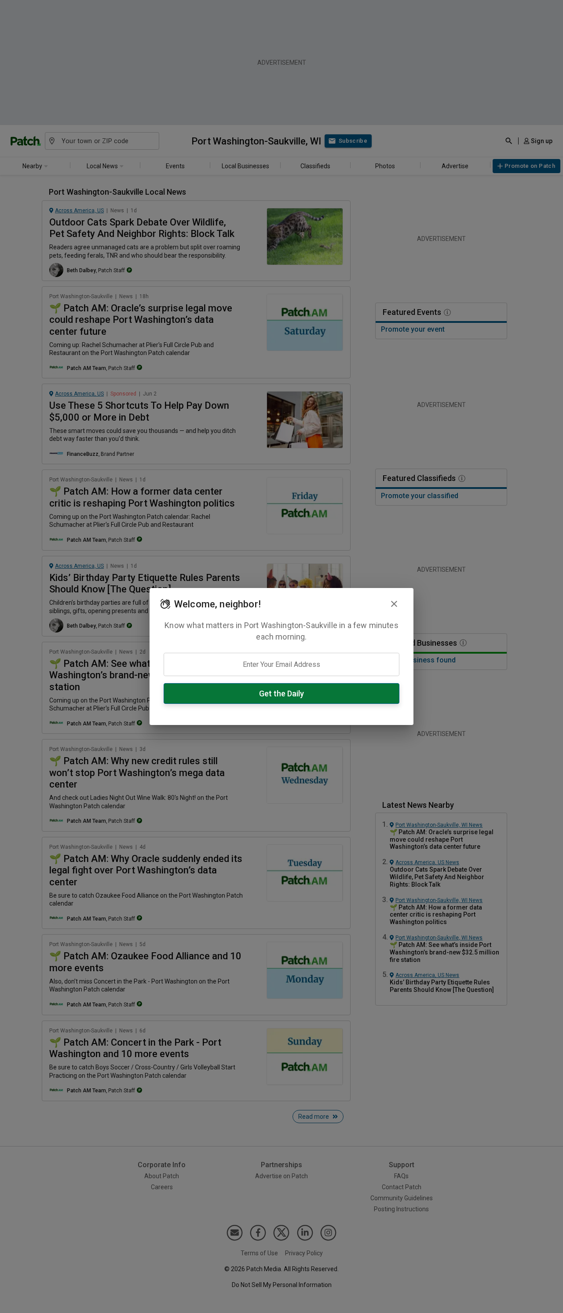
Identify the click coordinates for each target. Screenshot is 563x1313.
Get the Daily (281, 693)
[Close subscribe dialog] (394, 604)
